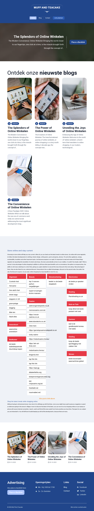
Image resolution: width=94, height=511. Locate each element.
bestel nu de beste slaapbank (55, 282)
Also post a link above (47, 399)
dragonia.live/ (34, 354)
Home (33, 18)
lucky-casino (33, 334)
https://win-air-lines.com (34, 344)
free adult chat (14, 290)
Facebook (83, 487)
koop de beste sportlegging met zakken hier (75, 343)
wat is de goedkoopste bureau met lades (76, 326)
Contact (47, 18)
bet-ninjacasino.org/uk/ (36, 382)
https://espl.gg (34, 368)
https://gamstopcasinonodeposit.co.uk (43, 330)
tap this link (33, 359)
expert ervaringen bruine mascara (35, 291)
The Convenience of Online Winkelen (19, 205)
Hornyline (12, 286)
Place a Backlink (78, 42)
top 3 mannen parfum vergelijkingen (34, 283)
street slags (13, 294)
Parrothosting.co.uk (76, 296)
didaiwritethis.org (35, 372)
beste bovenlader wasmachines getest (76, 359)
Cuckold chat (14, 281)
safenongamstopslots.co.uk (39, 305)
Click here (32, 325)
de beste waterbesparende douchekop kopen (15, 346)
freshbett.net (33, 388)
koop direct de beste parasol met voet (76, 310)
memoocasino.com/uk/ (37, 310)
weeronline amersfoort (13, 330)
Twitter (82, 491)
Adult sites (13, 316)
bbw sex (12, 312)
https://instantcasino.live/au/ (39, 339)
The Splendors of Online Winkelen (39, 37)
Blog (40, 18)
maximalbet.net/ (35, 392)
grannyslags (13, 303)
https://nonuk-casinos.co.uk (34, 315)
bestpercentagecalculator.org (39, 376)
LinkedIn (83, 495)
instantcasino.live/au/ (36, 350)
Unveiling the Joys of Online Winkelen (74, 129)
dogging (12, 308)
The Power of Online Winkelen (45, 129)
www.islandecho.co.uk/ (37, 321)
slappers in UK (14, 299)
